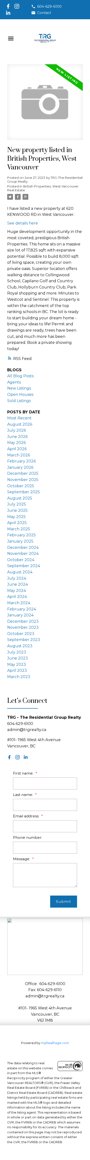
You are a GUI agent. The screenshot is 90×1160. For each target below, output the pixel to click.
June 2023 (17, 658)
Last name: (23, 794)
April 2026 (17, 449)
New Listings (19, 388)
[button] (46, 6)
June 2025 (17, 510)
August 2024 (19, 572)
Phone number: (27, 837)
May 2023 (16, 664)
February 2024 (21, 609)
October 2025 (20, 486)
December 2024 (23, 547)
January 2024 (20, 615)
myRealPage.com (55, 1043)
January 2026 (20, 467)
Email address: (26, 816)
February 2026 (21, 461)
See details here (22, 223)
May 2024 (16, 590)
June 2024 (17, 584)
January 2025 (20, 541)
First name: (23, 773)
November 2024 (23, 553)
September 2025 (23, 492)
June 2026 (17, 436)
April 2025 (17, 522)
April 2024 (17, 596)
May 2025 (16, 516)
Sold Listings (19, 400)
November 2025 (22, 479)
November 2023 (23, 627)
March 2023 (18, 676)
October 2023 (20, 633)
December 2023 (23, 621)
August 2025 (19, 498)
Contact (44, 13)
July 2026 (16, 430)
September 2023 (23, 639)
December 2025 (22, 473)
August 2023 (19, 646)
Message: (22, 859)
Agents (14, 382)
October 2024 (20, 560)
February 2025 (21, 535)
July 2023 (16, 652)
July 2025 (16, 504)
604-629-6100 (49, 6)
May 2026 (16, 442)
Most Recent (19, 418)
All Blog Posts (20, 376)
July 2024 (16, 578)
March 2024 (18, 603)
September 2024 (23, 566)
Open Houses (20, 394)
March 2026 (18, 455)
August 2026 (19, 424)
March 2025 (18, 529)
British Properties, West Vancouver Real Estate (42, 188)
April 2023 (17, 670)
